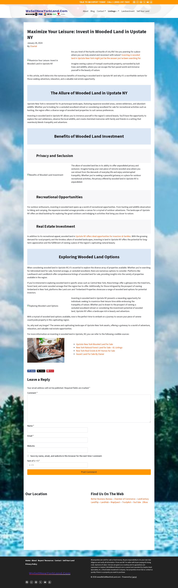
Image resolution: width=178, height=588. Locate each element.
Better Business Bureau (101, 498)
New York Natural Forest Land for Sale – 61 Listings (99, 347)
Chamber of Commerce (125, 498)
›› (112, 11)
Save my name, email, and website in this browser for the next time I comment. (66, 456)
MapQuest (115, 502)
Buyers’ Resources (46, 560)
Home (28, 560)
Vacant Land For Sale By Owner (90, 354)
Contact (100, 11)
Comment (32, 392)
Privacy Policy (31, 564)
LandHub (105, 502)
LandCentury (143, 498)
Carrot (134, 577)
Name (30, 425)
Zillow (145, 502)
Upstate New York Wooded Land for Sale (94, 344)
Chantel (33, 46)
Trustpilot (126, 502)
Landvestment (128, 11)
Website (31, 445)
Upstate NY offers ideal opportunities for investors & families (103, 236)
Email (30, 435)
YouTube (137, 502)
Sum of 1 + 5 (33, 460)
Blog (92, 11)
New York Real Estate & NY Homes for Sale (95, 350)
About (85, 11)
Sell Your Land (143, 11)
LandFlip (94, 502)
